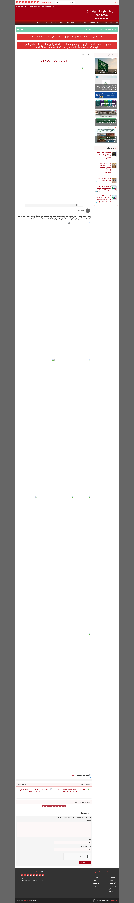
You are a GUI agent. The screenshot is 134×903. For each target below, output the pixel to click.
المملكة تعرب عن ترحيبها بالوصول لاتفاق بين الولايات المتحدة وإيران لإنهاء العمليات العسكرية (106, 88)
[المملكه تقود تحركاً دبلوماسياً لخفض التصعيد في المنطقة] (106, 66)
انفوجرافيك (53, 23)
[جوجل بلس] (23, 2)
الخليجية (99, 23)
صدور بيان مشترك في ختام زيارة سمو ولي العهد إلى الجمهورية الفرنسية (67, 37)
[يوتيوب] (26, 2)
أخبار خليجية (113, 883)
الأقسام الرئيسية (111, 872)
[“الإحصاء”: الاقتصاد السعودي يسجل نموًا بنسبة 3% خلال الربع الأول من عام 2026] (106, 100)
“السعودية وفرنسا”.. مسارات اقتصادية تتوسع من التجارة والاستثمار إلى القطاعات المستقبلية (104, 199)
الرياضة (85, 23)
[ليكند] (29, 2)
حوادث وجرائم (112, 889)
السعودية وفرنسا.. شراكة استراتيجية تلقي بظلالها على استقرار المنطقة (80, 29)
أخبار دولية (113, 875)
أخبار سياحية (96, 883)
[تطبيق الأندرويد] (35, 2)
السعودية (92, 23)
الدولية (111, 23)
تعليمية (97, 889)
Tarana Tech (114, 901)
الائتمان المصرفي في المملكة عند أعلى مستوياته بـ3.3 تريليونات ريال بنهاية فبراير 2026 (106, 122)
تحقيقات (61, 23)
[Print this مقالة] (76, 205)
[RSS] (17, 2)
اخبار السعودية (112, 880)
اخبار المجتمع (72, 776)
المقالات (79, 23)
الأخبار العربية (113, 878)
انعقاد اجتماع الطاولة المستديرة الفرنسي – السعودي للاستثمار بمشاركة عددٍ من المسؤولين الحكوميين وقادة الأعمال (105, 168)
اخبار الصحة (96, 880)
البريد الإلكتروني (85, 846)
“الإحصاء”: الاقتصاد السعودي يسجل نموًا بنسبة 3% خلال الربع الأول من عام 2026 (107, 105)
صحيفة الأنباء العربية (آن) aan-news (101, 13)
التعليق (89, 820)
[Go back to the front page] (32, 872)
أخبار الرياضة (96, 875)
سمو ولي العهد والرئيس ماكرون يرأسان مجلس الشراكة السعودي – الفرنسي (104, 155)
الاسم (89, 840)
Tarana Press (26, 901)
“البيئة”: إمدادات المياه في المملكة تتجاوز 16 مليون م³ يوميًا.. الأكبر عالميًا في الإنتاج (106, 140)
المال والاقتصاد (112, 892)
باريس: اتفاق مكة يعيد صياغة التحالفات (104, 179)
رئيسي (114, 886)
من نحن (116, 2)
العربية (105, 23)
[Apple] (38, 2)
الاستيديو (45, 23)
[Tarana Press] (94, 901)
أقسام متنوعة (70, 23)
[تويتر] (20, 2)
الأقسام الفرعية (95, 872)
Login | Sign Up (45, 2)
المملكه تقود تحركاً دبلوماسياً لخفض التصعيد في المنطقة (108, 71)
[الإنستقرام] (32, 2)
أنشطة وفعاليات (95, 886)
